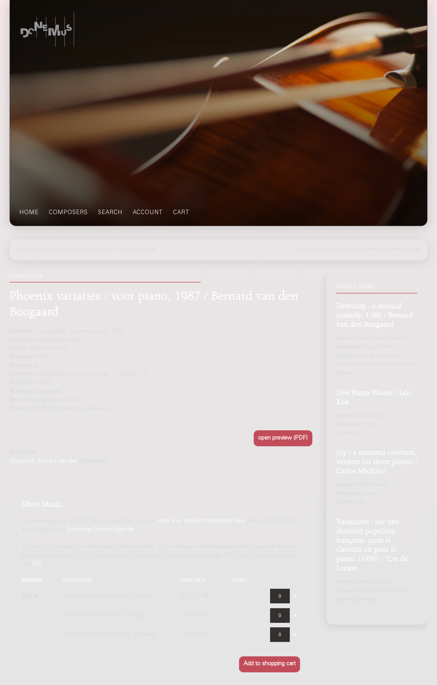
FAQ (37, 565)
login (415, 249)
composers (68, 213)
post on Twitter (360, 249)
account (148, 213)
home (29, 213)
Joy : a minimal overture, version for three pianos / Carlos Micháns (376, 460)
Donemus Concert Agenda (100, 530)
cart (181, 213)
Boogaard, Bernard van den (43, 461)
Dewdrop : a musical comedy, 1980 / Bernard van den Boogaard (374, 314)
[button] (283, 438)
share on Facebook (318, 249)
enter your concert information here (201, 521)
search (110, 213)
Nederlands (393, 249)
